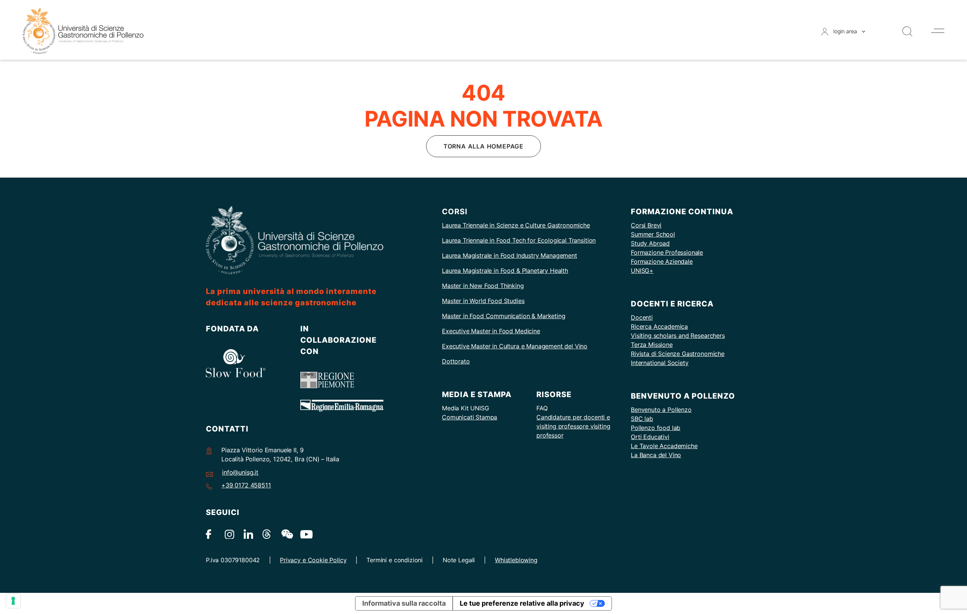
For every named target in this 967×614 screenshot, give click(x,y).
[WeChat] (286, 533)
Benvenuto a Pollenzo (661, 409)
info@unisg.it (240, 472)
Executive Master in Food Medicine (491, 331)
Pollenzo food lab (655, 428)
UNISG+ (642, 270)
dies (518, 301)
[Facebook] (210, 533)
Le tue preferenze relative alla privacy (522, 603)
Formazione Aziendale (662, 261)
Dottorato (456, 361)
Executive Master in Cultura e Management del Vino (514, 346)
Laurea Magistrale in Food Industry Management (509, 255)
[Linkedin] (248, 533)
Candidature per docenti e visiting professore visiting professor (573, 426)
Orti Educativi (650, 437)
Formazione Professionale (667, 252)
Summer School (653, 234)
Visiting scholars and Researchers (678, 335)
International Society (660, 363)
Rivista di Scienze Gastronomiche (677, 353)
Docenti (642, 317)
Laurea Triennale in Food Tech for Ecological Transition (519, 240)
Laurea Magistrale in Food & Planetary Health (505, 270)
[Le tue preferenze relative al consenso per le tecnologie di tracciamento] (13, 601)
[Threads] (267, 533)
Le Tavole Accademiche (664, 446)
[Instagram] (229, 533)
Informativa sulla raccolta (404, 603)
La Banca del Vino (656, 455)
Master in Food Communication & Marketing (503, 316)
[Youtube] (305, 533)
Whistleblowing (516, 560)
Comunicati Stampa (469, 417)
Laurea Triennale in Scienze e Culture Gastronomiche (516, 225)
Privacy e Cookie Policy (313, 560)
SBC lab (642, 418)
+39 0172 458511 (246, 485)
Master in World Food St (476, 301)
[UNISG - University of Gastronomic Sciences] (83, 30)
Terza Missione (652, 344)
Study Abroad (650, 243)
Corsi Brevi (646, 225)
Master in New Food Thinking (483, 285)
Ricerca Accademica (659, 326)
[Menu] (937, 31)
